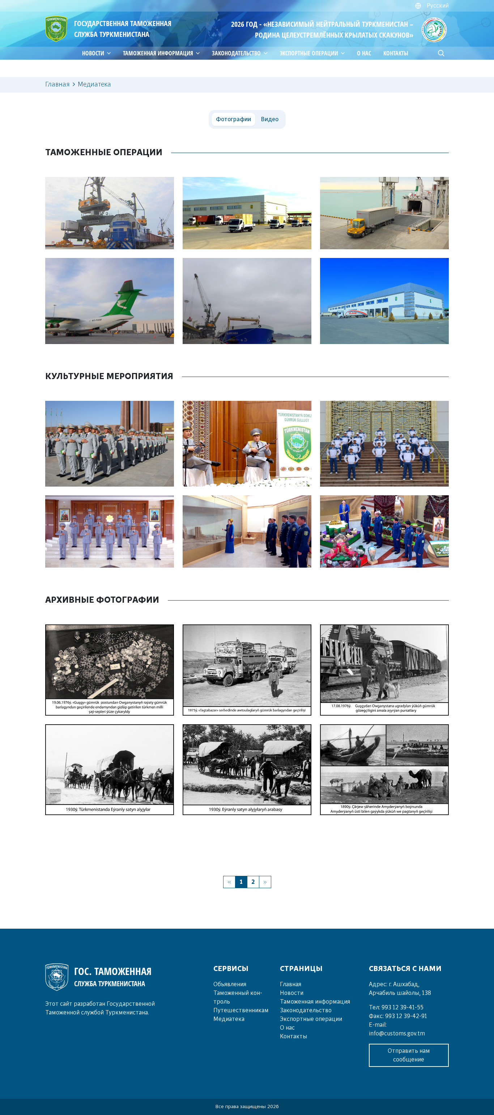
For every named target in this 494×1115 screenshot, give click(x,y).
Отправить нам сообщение (409, 1055)
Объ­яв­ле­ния (229, 984)
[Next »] (265, 882)
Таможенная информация (158, 53)
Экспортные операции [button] (309, 53)
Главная (290, 984)
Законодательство (236, 53)
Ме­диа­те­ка (228, 1019)
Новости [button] (93, 53)
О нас (364, 53)
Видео (269, 119)
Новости (291, 993)
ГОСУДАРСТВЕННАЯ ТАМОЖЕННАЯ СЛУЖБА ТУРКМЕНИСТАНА (122, 28)
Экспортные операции (311, 1019)
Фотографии (233, 119)
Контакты (395, 53)
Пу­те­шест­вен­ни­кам (241, 1010)
